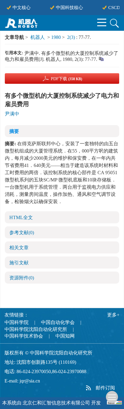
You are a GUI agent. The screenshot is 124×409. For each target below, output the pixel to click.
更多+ (113, 314)
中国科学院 (17, 322)
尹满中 (12, 113)
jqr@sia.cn (30, 380)
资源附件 (21, 277)
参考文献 (21, 232)
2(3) (71, 37)
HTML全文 (21, 217)
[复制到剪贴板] (101, 58)
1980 (56, 37)
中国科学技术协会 (24, 335)
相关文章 (19, 247)
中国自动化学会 (58, 322)
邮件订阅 (105, 387)
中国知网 (65, 335)
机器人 (37, 37)
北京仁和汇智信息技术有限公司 (56, 402)
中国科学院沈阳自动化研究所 (36, 329)
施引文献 (19, 262)
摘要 (14, 131)
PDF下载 (66, 79)
